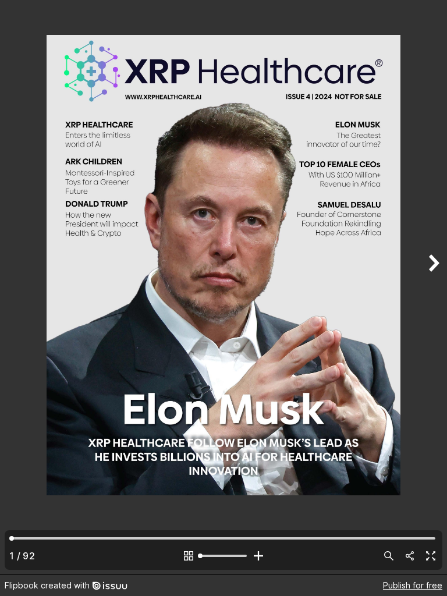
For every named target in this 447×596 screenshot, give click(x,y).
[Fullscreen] (430, 555)
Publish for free (412, 585)
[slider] (223, 556)
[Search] (388, 555)
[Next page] (433, 287)
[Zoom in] (258, 555)
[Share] (409, 555)
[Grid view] (188, 555)
